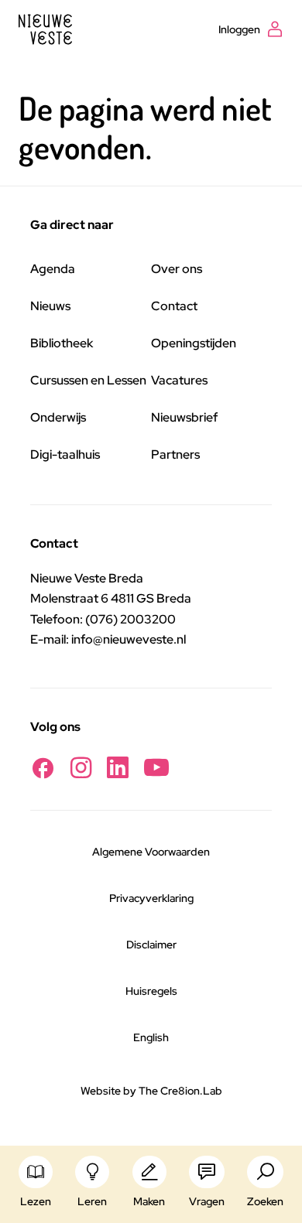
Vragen (207, 1201)
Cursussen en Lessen (88, 380)
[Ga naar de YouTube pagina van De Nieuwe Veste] (156, 768)
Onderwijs (58, 417)
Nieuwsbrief (184, 417)
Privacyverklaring (151, 898)
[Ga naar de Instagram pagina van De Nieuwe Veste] (80, 768)
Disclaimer (151, 944)
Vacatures (179, 380)
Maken (149, 1201)
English (151, 1037)
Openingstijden (193, 343)
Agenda (52, 269)
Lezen (35, 1201)
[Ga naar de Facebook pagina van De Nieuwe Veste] (42, 768)
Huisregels (151, 991)
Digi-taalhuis (65, 454)
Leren (92, 1201)
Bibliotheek (61, 343)
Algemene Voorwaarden (151, 852)
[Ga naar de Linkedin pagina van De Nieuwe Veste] (118, 768)
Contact (174, 306)
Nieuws (50, 306)
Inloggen (239, 29)
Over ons (176, 269)
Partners (175, 454)
